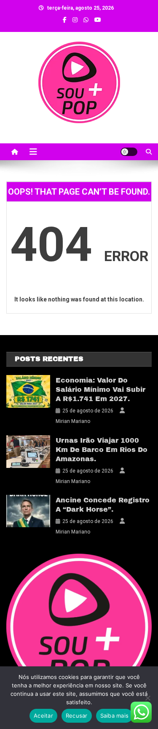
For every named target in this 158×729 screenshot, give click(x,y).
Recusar (77, 715)
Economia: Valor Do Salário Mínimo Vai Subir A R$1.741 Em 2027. (100, 389)
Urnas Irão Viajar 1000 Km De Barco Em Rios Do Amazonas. (101, 449)
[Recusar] (147, 698)
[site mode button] (129, 152)
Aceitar (43, 715)
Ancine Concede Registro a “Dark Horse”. (103, 505)
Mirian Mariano (73, 421)
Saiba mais (114, 715)
